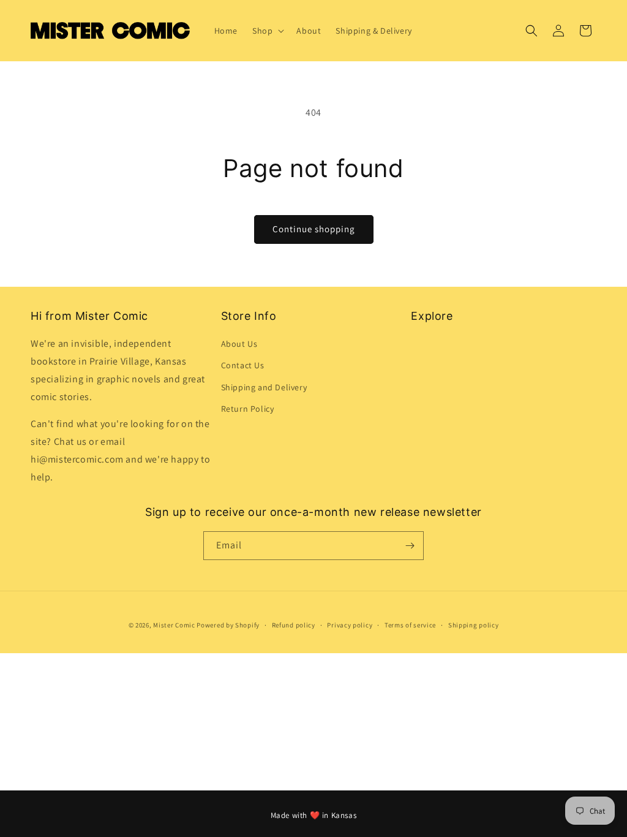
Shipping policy (473, 625)
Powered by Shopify (228, 625)
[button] (267, 31)
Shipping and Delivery (264, 387)
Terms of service (410, 625)
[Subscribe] (409, 545)
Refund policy (293, 625)
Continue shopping (313, 229)
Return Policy (247, 408)
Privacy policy (349, 625)
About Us (239, 343)
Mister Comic (174, 625)
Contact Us (243, 365)
